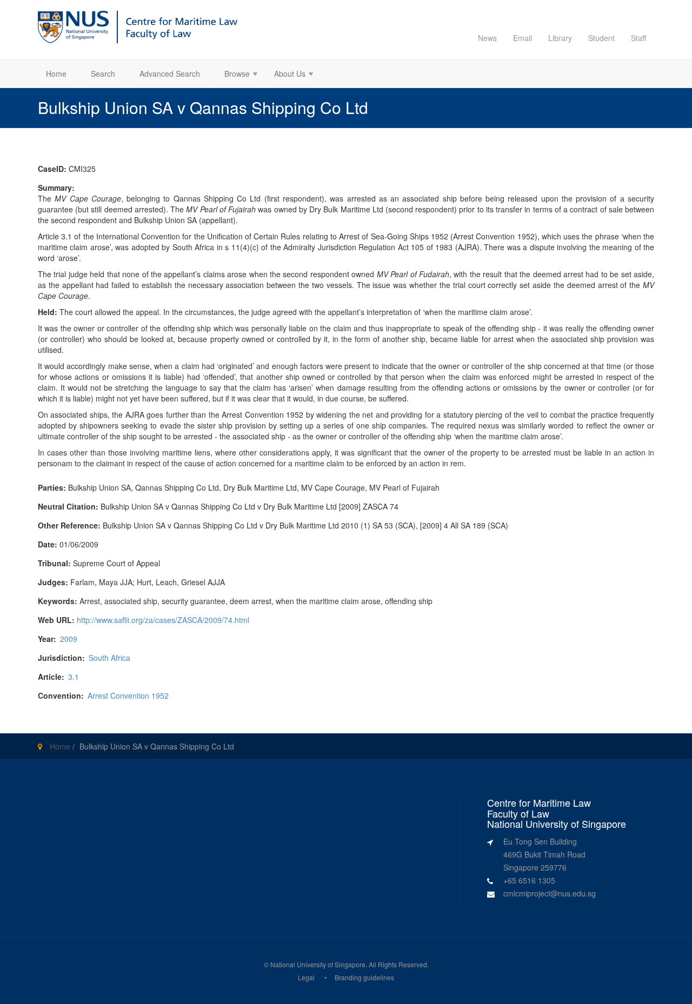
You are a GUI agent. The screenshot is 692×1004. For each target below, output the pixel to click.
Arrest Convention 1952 (128, 695)
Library (560, 37)
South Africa (109, 657)
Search (103, 73)
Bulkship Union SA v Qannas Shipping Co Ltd (156, 746)
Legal (306, 977)
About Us (285, 75)
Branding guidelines (364, 977)
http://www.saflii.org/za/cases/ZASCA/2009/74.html (163, 619)
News (487, 37)
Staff (638, 37)
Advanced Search (169, 73)
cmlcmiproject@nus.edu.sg (549, 893)
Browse (233, 75)
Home (56, 73)
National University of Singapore (317, 964)
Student (601, 37)
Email (522, 37)
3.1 (73, 676)
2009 (68, 638)
